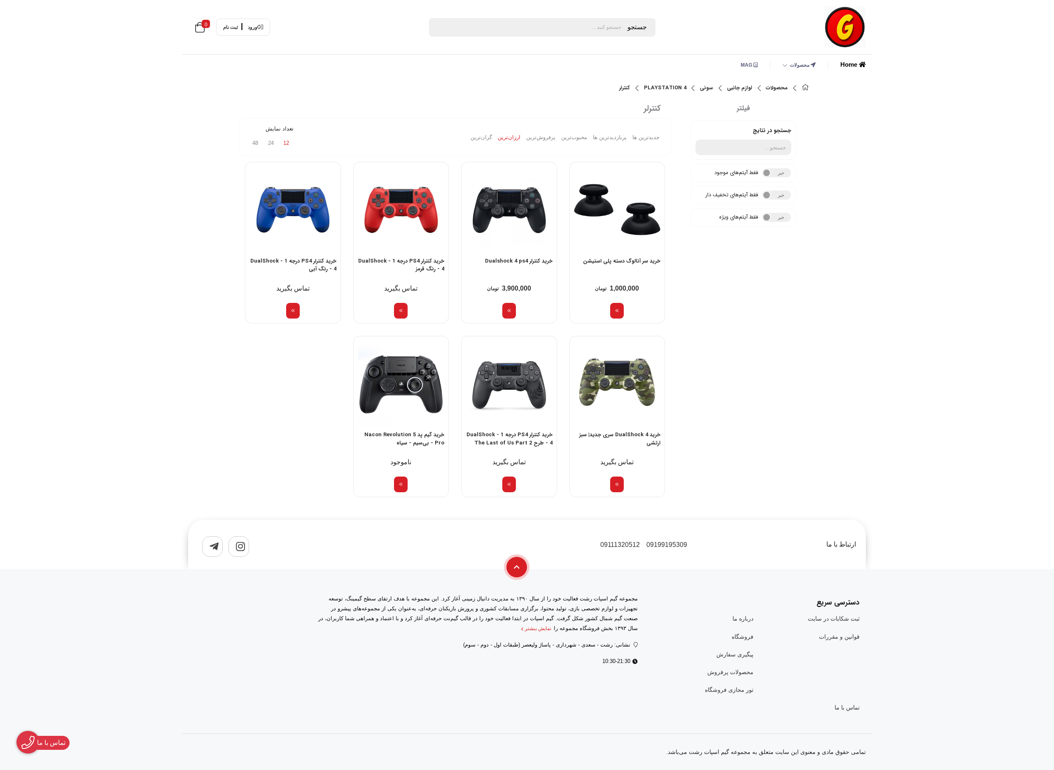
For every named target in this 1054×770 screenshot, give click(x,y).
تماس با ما (847, 707)
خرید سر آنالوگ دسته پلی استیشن (621, 261)
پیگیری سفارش (734, 654)
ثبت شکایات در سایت (834, 618)
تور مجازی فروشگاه (729, 689)
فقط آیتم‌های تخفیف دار (731, 195)
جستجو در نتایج (772, 130)
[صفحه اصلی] (805, 88)
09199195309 (666, 544)
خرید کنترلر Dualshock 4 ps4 (519, 261)
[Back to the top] (516, 567)
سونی (706, 88)
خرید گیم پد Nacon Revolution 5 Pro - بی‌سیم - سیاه (404, 439)
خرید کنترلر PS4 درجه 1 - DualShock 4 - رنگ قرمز (401, 265)
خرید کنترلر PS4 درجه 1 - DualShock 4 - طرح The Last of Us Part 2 (509, 439)
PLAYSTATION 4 (665, 88)
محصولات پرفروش (730, 672)
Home (849, 64)
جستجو (637, 26)
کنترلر (624, 88)
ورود (252, 27)
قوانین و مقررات (839, 636)
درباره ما (742, 618)
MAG (747, 65)
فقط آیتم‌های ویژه (738, 217)
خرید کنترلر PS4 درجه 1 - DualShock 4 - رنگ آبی (293, 265)
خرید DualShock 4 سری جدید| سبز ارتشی (619, 439)
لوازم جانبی (739, 88)
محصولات (800, 65)
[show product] (617, 310)
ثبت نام (230, 27)
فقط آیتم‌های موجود (736, 172)
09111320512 (620, 544)
